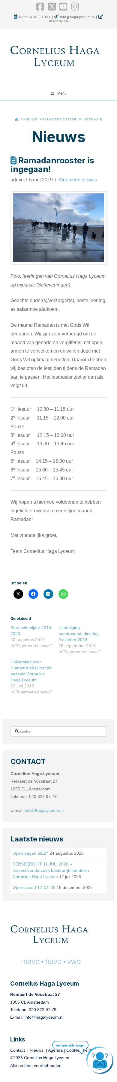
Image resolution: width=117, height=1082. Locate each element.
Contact (18, 1050)
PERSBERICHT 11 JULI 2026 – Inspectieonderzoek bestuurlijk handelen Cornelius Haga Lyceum (51, 870)
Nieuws (37, 1050)
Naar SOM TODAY (35, 17)
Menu (62, 93)
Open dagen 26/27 (30, 853)
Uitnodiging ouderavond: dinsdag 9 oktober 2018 (78, 633)
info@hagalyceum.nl (78, 17)
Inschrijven (58, 21)
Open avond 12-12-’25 (34, 887)
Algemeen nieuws (77, 179)
